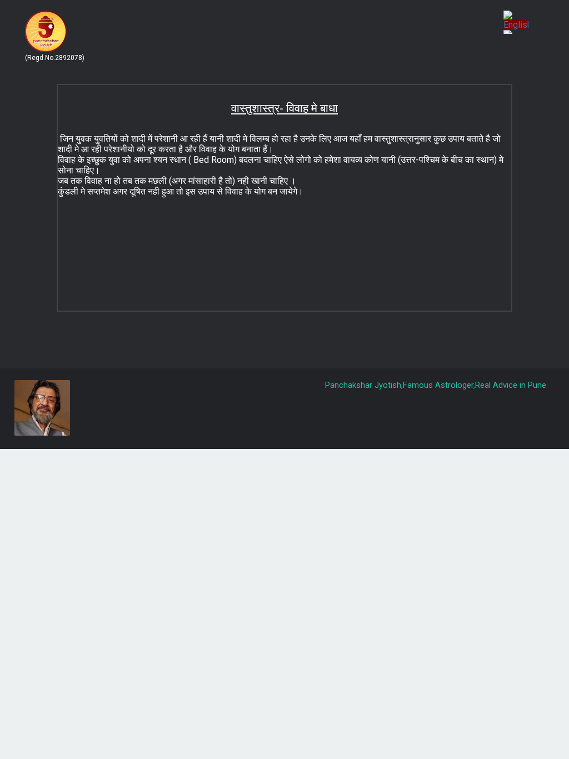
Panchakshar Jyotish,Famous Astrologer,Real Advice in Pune (435, 385)
